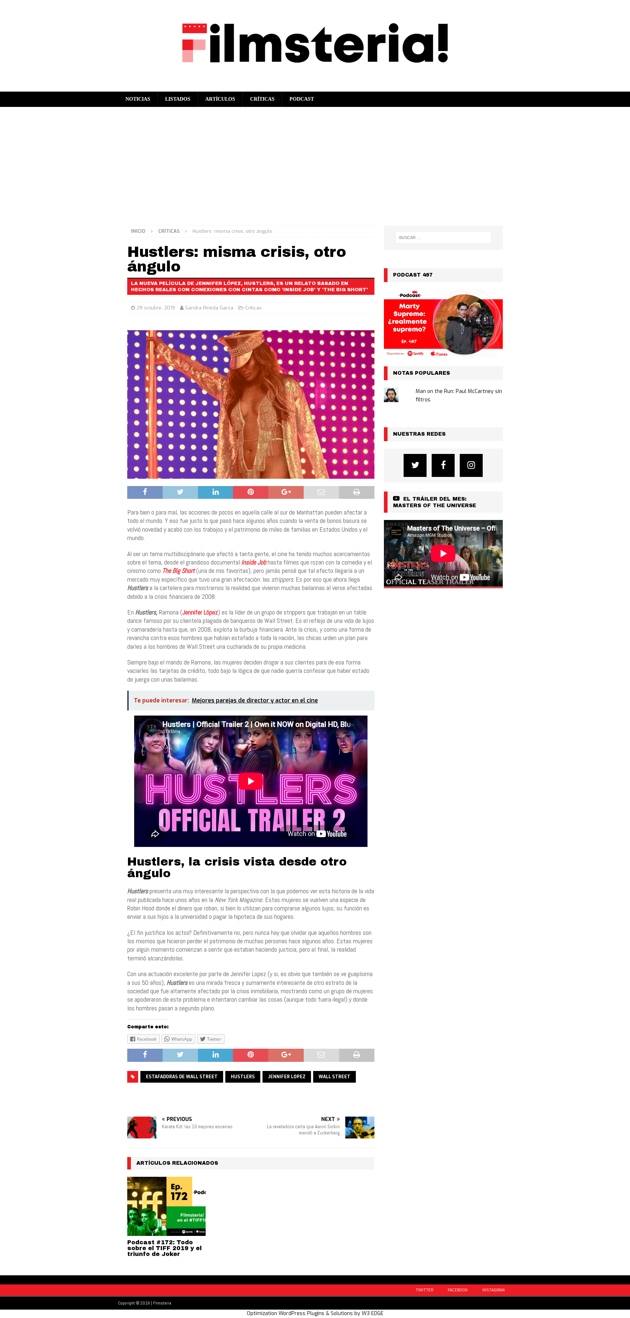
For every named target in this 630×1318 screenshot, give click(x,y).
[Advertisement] (315, 162)
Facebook (458, 1290)
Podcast (301, 99)
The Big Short (178, 570)
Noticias (137, 99)
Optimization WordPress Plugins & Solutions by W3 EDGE (315, 1313)
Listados (177, 99)
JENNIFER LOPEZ (287, 1077)
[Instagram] (471, 465)
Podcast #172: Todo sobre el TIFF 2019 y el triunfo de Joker (164, 1248)
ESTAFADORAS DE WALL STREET (182, 1077)
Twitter (424, 1290)
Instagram (493, 1290)
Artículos (220, 99)
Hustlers (243, 1077)
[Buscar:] (443, 237)
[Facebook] (443, 465)
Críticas (262, 99)
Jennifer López (200, 612)
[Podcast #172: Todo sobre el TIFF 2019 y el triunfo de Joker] (166, 1206)
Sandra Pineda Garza (209, 308)
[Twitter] (415, 465)
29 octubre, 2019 (156, 308)
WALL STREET (334, 1077)
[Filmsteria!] (315, 87)
